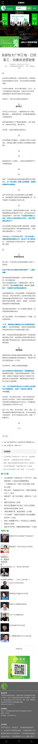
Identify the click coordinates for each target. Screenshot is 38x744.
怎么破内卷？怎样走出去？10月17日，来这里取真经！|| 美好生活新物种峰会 (19, 456)
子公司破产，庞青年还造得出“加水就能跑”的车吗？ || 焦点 (20, 516)
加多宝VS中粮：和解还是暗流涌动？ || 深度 (20, 526)
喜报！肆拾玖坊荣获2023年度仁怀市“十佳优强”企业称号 (19, 463)
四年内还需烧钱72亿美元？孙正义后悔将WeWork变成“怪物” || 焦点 (19, 507)
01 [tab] (21, 34)
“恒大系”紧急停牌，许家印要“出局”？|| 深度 (17, 466)
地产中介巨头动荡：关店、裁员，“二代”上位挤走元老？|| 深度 (19, 469)
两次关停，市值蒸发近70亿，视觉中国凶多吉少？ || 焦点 (20, 491)
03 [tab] (32, 34)
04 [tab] (35, 34)
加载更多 (19, 648)
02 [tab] (23, 34)
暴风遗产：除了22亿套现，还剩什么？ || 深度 (20, 497)
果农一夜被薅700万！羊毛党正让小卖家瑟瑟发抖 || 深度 (20, 522)
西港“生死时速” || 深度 (12, 502)
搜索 (29, 8)
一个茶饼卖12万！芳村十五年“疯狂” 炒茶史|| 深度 (19, 485)
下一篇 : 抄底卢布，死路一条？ (11, 445)
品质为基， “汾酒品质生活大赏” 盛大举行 (16, 460)
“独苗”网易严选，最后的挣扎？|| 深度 (18, 511)
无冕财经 (21, 2)
